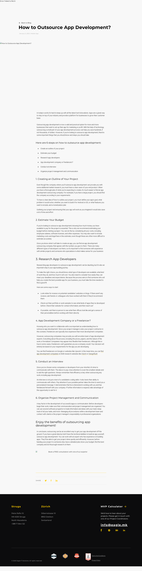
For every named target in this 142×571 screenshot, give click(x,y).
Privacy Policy (96, 560)
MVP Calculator (112, 506)
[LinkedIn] (56, 480)
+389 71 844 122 (18, 524)
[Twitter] (46, 480)
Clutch (84, 354)
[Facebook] (51, 480)
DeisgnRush (93, 354)
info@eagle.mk (114, 525)
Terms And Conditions (98, 556)
